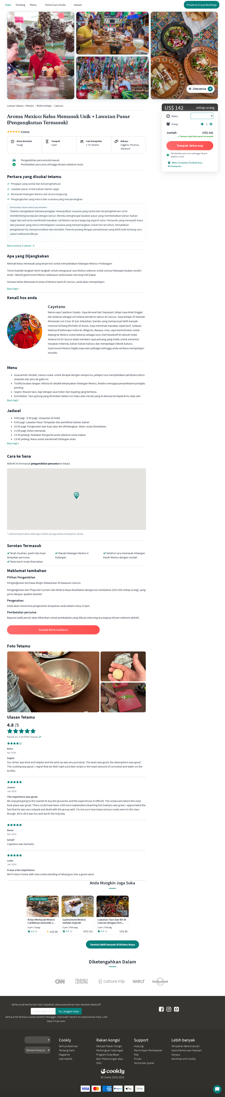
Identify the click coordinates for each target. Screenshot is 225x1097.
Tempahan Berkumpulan (185, 1046)
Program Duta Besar (107, 1054)
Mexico (30, 105)
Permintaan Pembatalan (148, 1050)
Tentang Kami (67, 1050)
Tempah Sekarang (190, 145)
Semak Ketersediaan (53, 630)
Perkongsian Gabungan (109, 1050)
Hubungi (139, 1046)
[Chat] (217, 1089)
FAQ (136, 1054)
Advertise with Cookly (183, 1058)
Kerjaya (175, 1054)
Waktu (174, 116)
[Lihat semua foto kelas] (40, 55)
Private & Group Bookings (202, 5)
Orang (174, 124)
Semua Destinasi (68, 1046)
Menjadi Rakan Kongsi (109, 1046)
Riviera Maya (44, 105)
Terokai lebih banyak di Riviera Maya (112, 944)
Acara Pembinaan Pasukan (186, 1050)
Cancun (58, 105)
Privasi (138, 1058)
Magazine (64, 1054)
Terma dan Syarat (144, 1063)
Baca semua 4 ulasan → (21, 245)
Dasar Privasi (53, 1021)
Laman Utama (15, 105)
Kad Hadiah (65, 1058)
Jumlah (171, 132)
